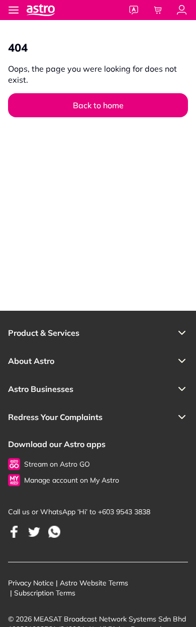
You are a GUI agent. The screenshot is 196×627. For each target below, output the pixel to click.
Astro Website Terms (94, 582)
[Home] (51, 10)
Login (182, 10)
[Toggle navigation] (14, 10)
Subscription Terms (44, 592)
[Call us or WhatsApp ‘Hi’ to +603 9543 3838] (14, 531)
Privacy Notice (31, 582)
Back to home (98, 105)
